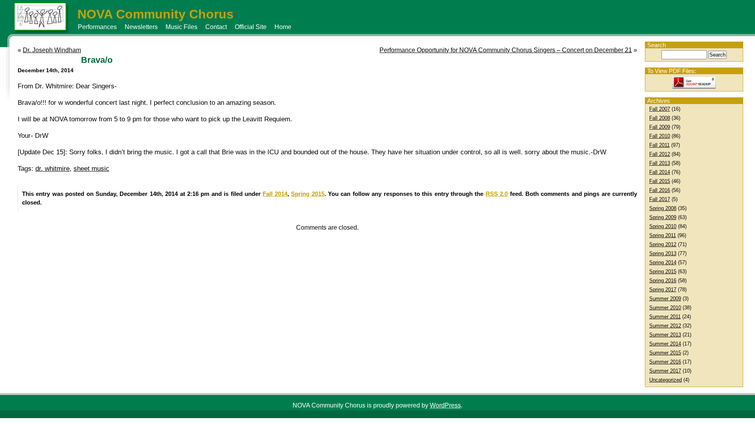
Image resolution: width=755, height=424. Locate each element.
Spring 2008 (662, 208)
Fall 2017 (659, 199)
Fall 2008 (659, 118)
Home (282, 27)
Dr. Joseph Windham (52, 50)
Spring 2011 (662, 235)
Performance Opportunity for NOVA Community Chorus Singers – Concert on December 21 (505, 50)
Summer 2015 (665, 353)
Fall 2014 (659, 172)
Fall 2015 (659, 181)
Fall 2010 (659, 136)
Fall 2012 (659, 154)
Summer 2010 (665, 308)
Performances (97, 27)
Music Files (181, 27)
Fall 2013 (659, 163)
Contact (216, 27)
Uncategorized (665, 380)
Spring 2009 (662, 217)
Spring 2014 (662, 262)
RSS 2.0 (497, 193)
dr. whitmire (52, 168)
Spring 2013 (662, 253)
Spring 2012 (662, 244)
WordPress (445, 405)
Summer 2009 (665, 299)
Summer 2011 (665, 317)
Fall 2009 (659, 127)
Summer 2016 (665, 362)
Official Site (251, 27)
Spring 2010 (662, 226)
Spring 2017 (662, 289)
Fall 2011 (659, 145)
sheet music (91, 168)
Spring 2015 (662, 271)
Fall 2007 (659, 109)
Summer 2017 (665, 371)
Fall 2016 (659, 190)
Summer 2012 (665, 326)
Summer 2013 (665, 335)
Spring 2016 (662, 280)
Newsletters (141, 27)
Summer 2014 (665, 344)
